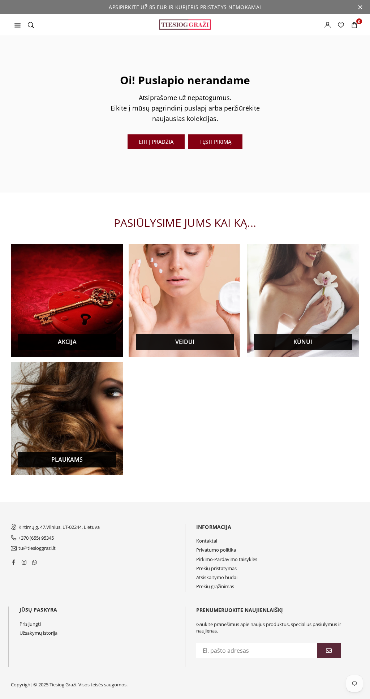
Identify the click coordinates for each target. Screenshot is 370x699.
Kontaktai (206, 541)
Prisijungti (30, 624)
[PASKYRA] (327, 24)
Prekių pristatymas (216, 568)
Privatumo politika (216, 550)
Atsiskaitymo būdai (216, 577)
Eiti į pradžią (156, 141)
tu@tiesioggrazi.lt (37, 548)
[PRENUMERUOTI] (329, 650)
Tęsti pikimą (215, 141)
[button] (354, 24)
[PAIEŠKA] (31, 24)
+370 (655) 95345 (36, 538)
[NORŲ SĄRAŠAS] (341, 24)
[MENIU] (17, 24)
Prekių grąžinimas (215, 586)
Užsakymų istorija (38, 633)
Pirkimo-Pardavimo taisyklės (226, 559)
